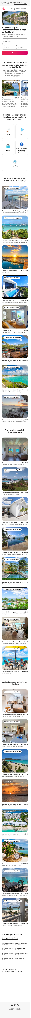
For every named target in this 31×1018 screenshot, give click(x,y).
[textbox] (8, 48)
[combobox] (14, 42)
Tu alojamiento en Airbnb (19, 9)
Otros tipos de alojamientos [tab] (10, 938)
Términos (18, 1010)
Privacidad (11, 1010)
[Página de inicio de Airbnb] (3, 8)
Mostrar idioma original (20, 4)
